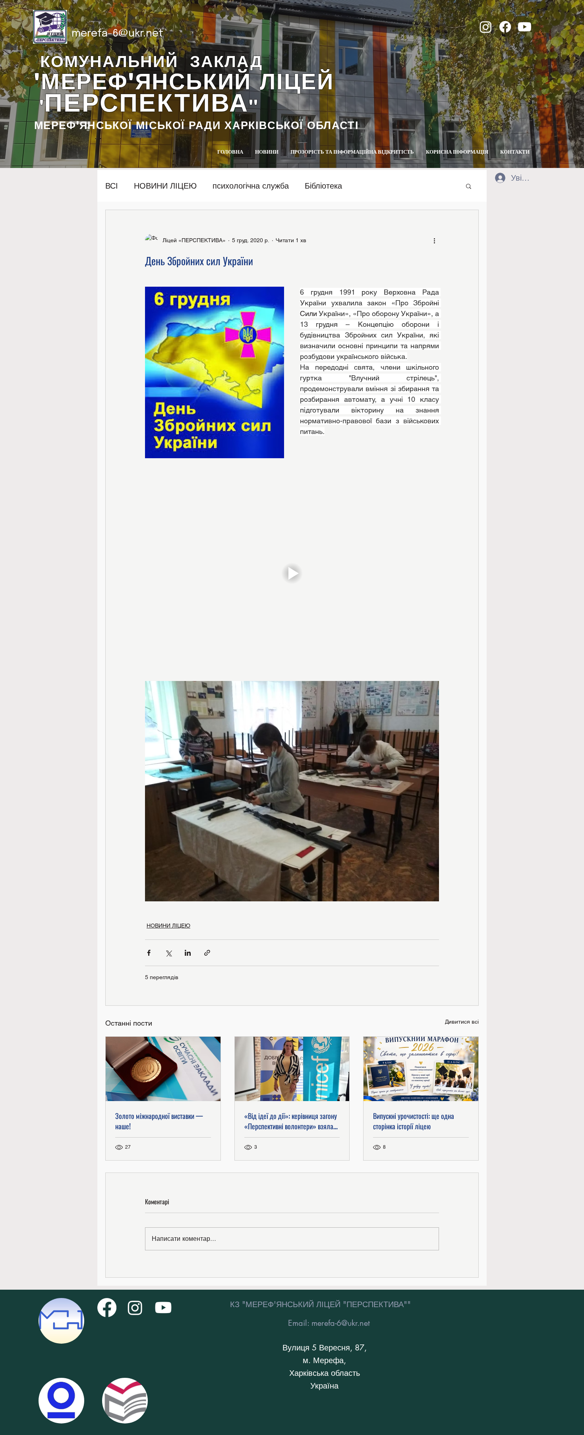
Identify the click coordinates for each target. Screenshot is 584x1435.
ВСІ (111, 186)
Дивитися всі (462, 1021)
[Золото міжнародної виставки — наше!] (163, 1069)
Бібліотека (323, 186)
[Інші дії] (434, 240)
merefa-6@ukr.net (117, 33)
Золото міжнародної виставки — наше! (159, 1121)
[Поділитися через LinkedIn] (187, 953)
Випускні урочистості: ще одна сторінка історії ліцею (413, 1121)
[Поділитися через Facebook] (149, 953)
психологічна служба (251, 186)
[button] (468, 186)
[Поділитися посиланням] (207, 953)
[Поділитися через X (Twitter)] (168, 953)
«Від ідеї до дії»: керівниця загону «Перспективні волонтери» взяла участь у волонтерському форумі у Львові (290, 1121)
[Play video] (292, 573)
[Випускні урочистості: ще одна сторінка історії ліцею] (421, 1069)
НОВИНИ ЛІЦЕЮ (165, 186)
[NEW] (61, 1321)
